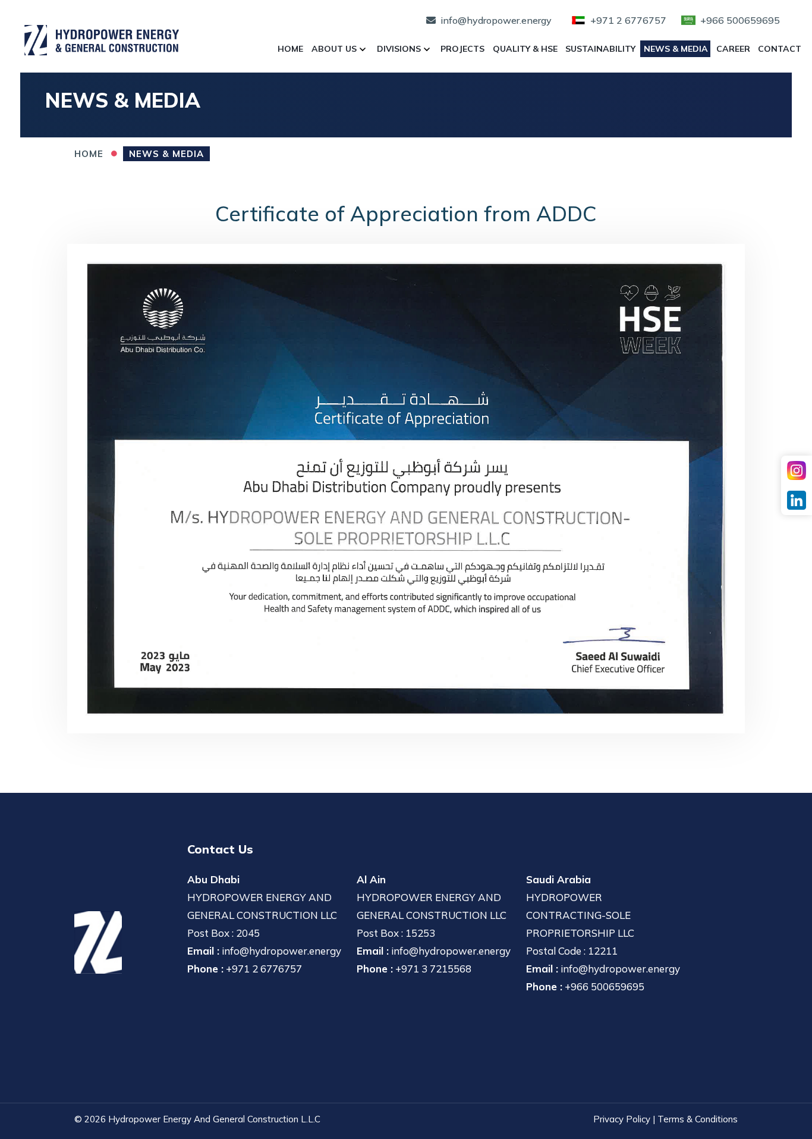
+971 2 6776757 (264, 968)
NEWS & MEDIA (166, 153)
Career (733, 48)
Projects (462, 48)
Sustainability (600, 48)
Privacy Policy (621, 1119)
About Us (334, 48)
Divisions (399, 48)
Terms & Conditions (697, 1119)
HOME (88, 153)
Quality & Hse (525, 48)
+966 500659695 (604, 986)
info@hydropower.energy (281, 951)
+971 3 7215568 (433, 968)
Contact (779, 48)
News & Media (676, 48)
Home (290, 48)
